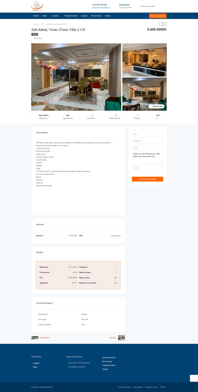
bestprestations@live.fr (101, 8)
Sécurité (84, 319)
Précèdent (45, 338)
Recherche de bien (158, 16)
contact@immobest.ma (76, 367)
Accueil (36, 16)
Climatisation (43, 314)
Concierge (42, 319)
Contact (108, 16)
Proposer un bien (70, 16)
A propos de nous (109, 357)
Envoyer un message (147, 179)
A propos (84, 16)
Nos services (96, 16)
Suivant (113, 338)
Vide (83, 325)
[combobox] (147, 167)
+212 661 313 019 (99, 5)
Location (55, 16)
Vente (44, 16)
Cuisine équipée (44, 325)
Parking (84, 314)
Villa (42, 24)
